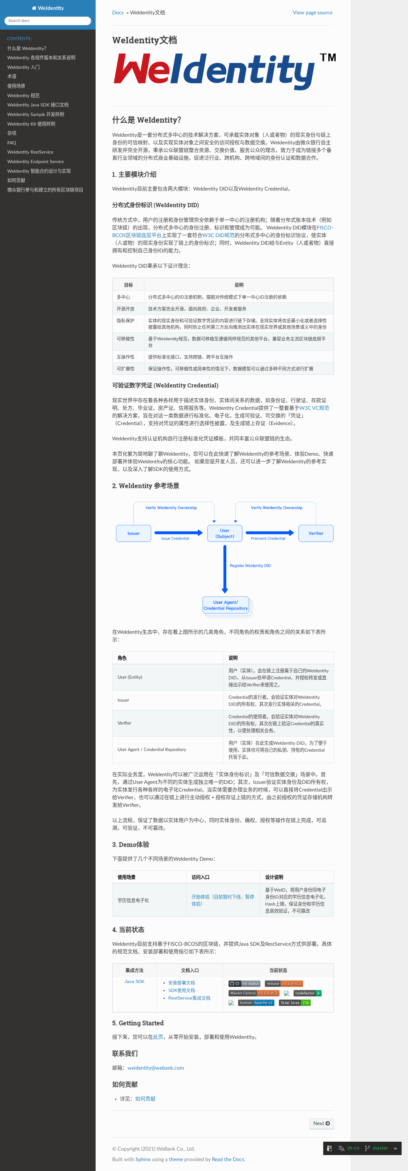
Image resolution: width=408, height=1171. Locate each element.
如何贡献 (16, 180)
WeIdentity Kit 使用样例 (31, 124)
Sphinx (143, 1159)
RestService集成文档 (189, 998)
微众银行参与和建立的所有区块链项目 (45, 190)
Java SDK (134, 981)
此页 (158, 1037)
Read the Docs (228, 1159)
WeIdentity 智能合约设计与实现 (39, 171)
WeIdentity (50, 8)
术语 (11, 76)
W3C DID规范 (218, 235)
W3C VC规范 (314, 408)
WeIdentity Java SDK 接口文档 (38, 105)
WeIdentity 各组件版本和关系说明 (41, 57)
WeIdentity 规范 (23, 95)
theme (176, 1159)
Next (319, 1123)
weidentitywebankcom (155, 1068)
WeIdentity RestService (30, 152)
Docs (118, 12)
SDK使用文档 (181, 990)
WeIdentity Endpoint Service (35, 161)
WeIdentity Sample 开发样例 (35, 114)
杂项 (11, 133)
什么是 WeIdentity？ (27, 48)
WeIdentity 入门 (23, 67)
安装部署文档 (181, 982)
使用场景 (16, 86)
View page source (312, 12)
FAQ (11, 143)
